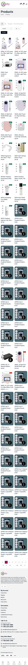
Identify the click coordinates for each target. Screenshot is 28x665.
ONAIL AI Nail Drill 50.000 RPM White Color (20, 95)
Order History (4, 601)
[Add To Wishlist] (3, 44)
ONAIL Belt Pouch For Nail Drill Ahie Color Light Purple (20, 115)
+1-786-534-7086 (7, 625)
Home (2, 14)
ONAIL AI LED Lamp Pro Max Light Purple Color (21, 74)
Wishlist (2, 597)
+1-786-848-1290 (7, 640)
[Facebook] (2, 586)
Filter (5, 32)
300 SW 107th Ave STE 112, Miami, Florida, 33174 (14, 632)
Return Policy (4, 616)
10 (10, 565)
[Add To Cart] (3, 39)
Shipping (3, 595)
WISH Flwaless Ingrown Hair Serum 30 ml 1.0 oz (7, 220)
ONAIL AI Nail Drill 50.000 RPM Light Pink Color (20, 366)
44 (17, 565)
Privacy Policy (4, 608)
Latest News (3, 610)
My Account (3, 599)
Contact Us (3, 612)
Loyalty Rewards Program (6, 614)
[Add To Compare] (3, 46)
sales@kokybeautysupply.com (10, 629)
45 (21, 565)
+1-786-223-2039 (7, 626)
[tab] (2, 24)
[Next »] (24, 565)
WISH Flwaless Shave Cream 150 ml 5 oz (21, 178)
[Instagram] (5, 586)
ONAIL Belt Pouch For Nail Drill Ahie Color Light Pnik (6, 136)
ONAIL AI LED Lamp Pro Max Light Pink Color (7, 95)
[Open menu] (26, 4)
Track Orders (4, 592)
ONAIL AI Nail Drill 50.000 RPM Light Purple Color (6, 115)
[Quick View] (3, 41)
